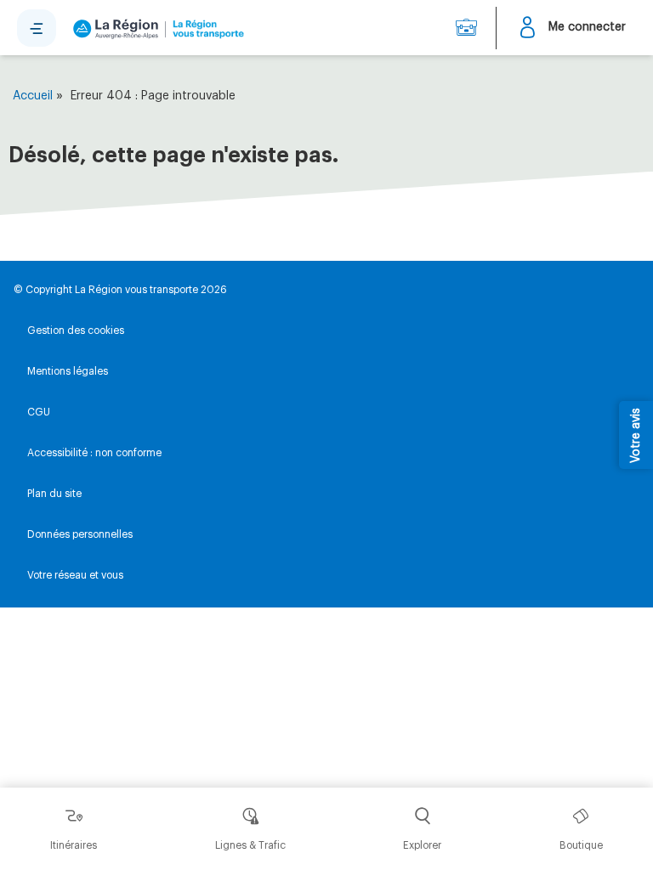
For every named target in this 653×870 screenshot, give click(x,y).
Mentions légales (67, 371)
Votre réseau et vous (75, 575)
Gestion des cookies (75, 330)
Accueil (33, 96)
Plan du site (54, 494)
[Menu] (36, 28)
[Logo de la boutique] (155, 28)
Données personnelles (80, 534)
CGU (38, 412)
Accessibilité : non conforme (94, 453)
